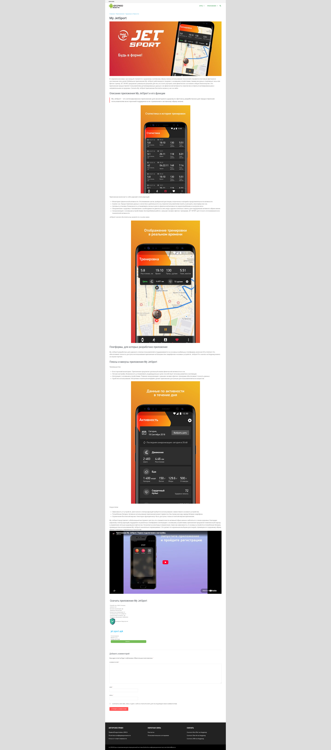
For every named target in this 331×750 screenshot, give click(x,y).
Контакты (151, 732)
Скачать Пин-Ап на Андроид (196, 735)
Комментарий (114, 662)
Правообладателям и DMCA (118, 732)
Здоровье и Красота (132, 14)
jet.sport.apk (117, 631)
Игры (201, 6)
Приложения (211, 6)
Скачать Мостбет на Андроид (197, 732)
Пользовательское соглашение (158, 735)
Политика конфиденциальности (120, 735)
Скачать (127, 641)
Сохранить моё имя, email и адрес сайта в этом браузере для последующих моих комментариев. (144, 704)
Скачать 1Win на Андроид (195, 739)
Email (111, 695)
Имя (111, 687)
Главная (112, 14)
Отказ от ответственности (118, 739)
